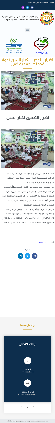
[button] (27, 30)
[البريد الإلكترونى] (27, 383)
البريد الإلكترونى (27, 392)
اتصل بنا (27, 369)
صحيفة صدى (41, 242)
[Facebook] (32, 7)
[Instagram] (22, 7)
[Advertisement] (27, 288)
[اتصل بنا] (27, 360)
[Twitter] (27, 7)
